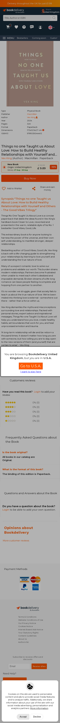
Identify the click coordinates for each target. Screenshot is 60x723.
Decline (37, 717)
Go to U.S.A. (30, 366)
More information (39, 708)
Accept (23, 717)
